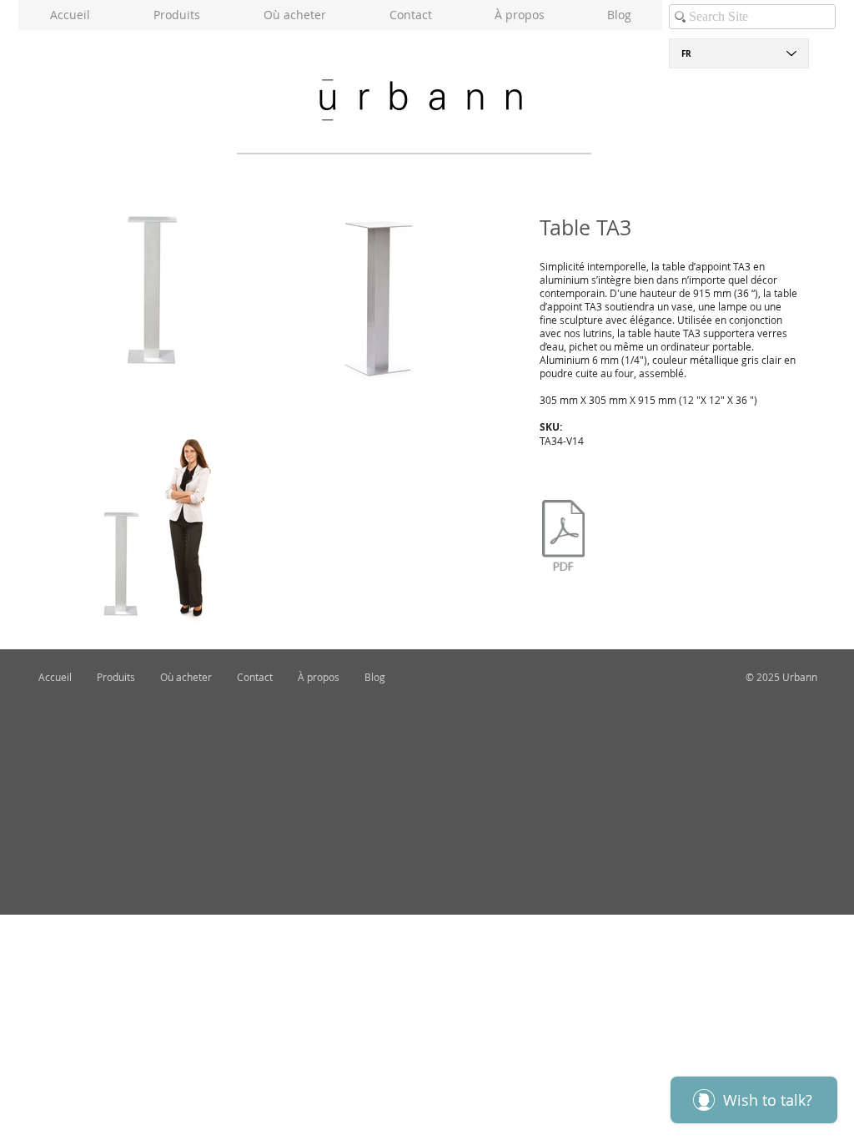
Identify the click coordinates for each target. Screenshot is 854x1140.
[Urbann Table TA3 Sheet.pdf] (563, 537)
